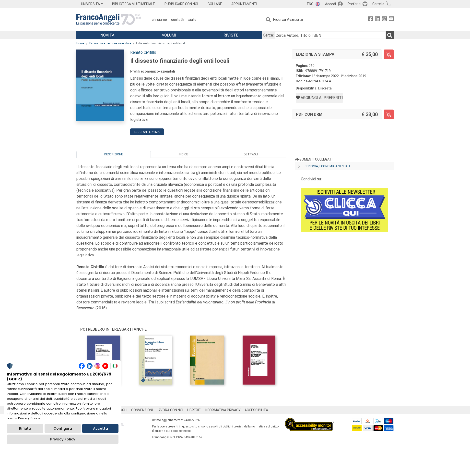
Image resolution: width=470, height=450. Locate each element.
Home (80, 43)
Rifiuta (25, 428)
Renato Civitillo (143, 52)
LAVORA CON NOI (170, 410)
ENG (310, 4)
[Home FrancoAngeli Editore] (108, 19)
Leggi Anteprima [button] (147, 132)
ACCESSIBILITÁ (256, 410)
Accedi (330, 4)
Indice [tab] (183, 154)
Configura (62, 428)
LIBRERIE (194, 410)
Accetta (100, 428)
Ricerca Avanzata (288, 19)
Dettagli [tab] (251, 154)
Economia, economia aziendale (327, 166)
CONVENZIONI (142, 410)
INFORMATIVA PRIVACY (223, 410)
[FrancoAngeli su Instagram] (384, 19)
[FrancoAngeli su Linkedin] (377, 19)
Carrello (378, 4)
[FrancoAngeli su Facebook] (370, 19)
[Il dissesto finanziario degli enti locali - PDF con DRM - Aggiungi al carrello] (389, 114)
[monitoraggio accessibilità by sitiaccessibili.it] (309, 420)
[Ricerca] (390, 35)
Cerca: (268, 35)
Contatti (177, 20)
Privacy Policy (62, 439)
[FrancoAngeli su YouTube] (391, 19)
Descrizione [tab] (113, 154)
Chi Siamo (159, 20)
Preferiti (354, 4)
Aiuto (192, 20)
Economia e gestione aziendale (110, 43)
